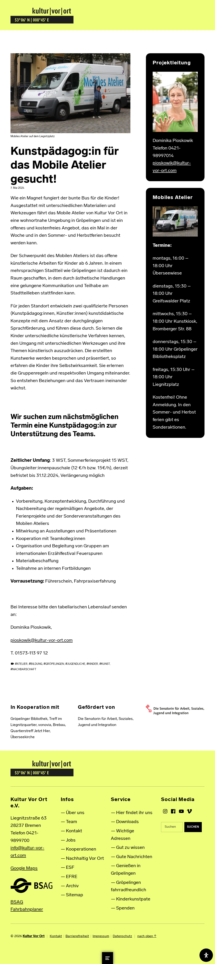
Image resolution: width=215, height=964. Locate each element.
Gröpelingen (54, 664)
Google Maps (24, 868)
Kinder (93, 664)
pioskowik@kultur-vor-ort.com (41, 640)
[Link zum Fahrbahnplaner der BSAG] (31, 885)
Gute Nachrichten (134, 857)
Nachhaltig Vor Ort (85, 858)
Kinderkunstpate (133, 899)
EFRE (71, 876)
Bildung (36, 664)
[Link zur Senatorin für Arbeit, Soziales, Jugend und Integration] (175, 710)
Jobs (71, 840)
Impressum (101, 936)
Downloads (127, 822)
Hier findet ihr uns (134, 812)
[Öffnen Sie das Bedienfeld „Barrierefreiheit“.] (206, 955)
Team (71, 822)
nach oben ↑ (146, 936)
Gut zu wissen (130, 847)
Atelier (22, 664)
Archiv (72, 886)
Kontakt (74, 831)
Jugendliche (76, 664)
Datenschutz (122, 936)
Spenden (125, 908)
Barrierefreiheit (77, 936)
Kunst (105, 664)
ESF (70, 867)
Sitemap (74, 895)
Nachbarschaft (24, 669)
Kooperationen (81, 849)
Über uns (75, 812)
